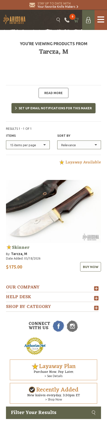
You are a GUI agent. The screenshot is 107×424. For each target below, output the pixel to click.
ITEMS (11, 135)
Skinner (20, 248)
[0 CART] (75, 19)
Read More (53, 93)
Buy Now (90, 267)
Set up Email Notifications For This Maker (55, 108)
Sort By (63, 135)
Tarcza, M (19, 254)
